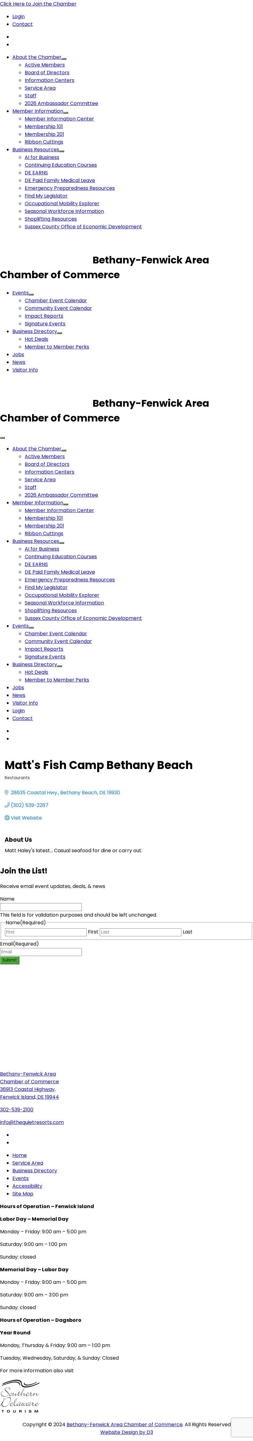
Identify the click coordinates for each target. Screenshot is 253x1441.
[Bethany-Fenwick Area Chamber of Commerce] (46, 260)
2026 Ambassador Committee (61, 103)
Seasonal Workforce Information (64, 211)
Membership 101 (44, 126)
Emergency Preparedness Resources (70, 188)
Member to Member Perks (57, 346)
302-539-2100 (16, 1109)
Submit (9, 960)
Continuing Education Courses (61, 165)
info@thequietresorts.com (32, 1122)
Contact (22, 24)
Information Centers (49, 80)
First (93, 931)
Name (7, 898)
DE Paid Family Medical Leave (60, 180)
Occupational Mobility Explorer (62, 203)
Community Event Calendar (58, 308)
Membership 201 (44, 134)
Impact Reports (44, 316)
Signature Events (45, 323)
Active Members (45, 64)
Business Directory (34, 331)
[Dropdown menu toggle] (63, 59)
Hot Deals (36, 339)
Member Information (37, 111)
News (18, 362)
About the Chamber (36, 57)
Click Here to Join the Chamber (38, 3)
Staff (30, 95)
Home (19, 1155)
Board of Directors (47, 72)
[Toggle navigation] (2, 438)
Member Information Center (59, 118)
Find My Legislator (46, 195)
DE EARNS (36, 172)
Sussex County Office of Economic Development (83, 226)
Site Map (22, 1193)
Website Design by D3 (126, 1432)
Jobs (18, 354)
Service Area (40, 88)
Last (188, 931)
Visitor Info (25, 369)
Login (18, 16)
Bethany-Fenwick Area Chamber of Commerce (125, 1424)
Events (20, 292)
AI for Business (42, 157)
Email (19, 943)
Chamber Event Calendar (56, 300)
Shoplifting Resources (51, 218)
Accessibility (27, 1186)
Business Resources (35, 149)
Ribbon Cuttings (44, 141)
